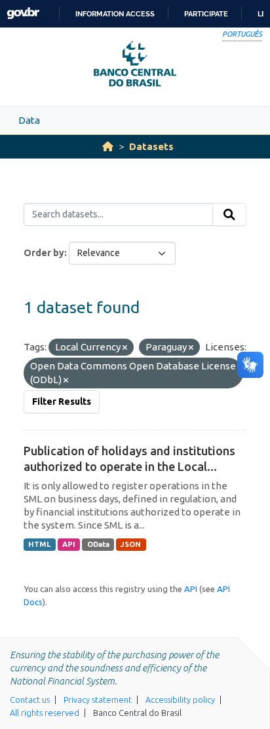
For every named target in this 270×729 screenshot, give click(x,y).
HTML (39, 544)
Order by (44, 253)
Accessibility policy (180, 699)
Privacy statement (98, 699)
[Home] (107, 146)
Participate (206, 13)
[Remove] (125, 348)
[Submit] (229, 215)
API (68, 544)
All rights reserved (44, 712)
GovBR (23, 13)
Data (29, 120)
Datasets (151, 146)
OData (98, 544)
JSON (131, 544)
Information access (115, 13)
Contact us (30, 699)
